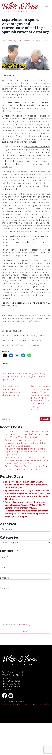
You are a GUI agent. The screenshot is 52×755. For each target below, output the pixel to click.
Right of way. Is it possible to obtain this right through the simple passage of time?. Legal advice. (26, 452)
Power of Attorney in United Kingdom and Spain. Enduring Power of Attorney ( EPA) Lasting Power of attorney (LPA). (25, 505)
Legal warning (9, 704)
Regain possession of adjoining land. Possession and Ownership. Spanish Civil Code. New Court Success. (25, 443)
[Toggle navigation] (46, 7)
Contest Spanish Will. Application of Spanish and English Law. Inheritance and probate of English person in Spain (26, 514)
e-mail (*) (4, 578)
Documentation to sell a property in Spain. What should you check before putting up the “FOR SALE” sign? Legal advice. (26, 434)
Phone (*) (4, 567)
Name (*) (4, 557)
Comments (5, 588)
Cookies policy (41, 704)
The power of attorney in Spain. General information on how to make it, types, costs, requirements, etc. (26, 485)
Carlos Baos (43, 41)
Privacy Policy (25, 704)
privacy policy (23, 625)
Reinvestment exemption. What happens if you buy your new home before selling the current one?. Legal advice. (27, 460)
